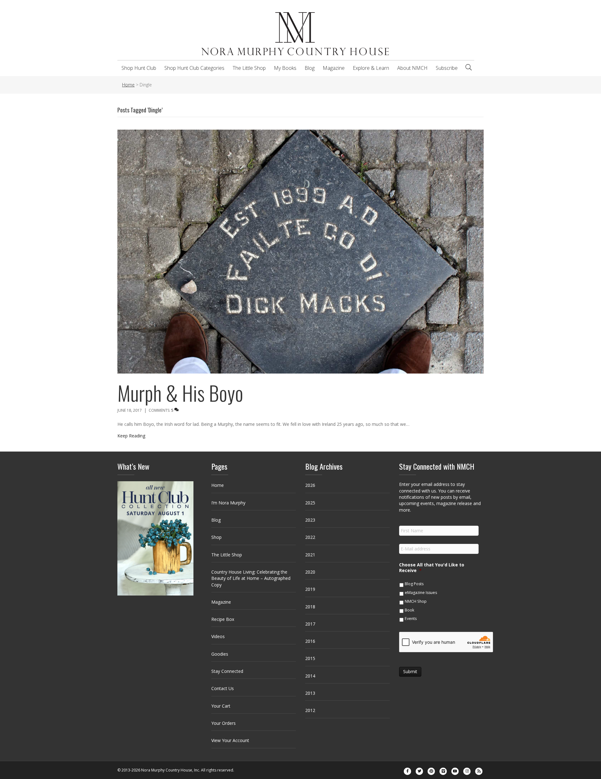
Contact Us (222, 688)
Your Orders (223, 723)
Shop (216, 537)
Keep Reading (131, 436)
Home (217, 485)
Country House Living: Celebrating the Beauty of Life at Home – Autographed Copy (250, 578)
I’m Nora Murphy (228, 503)
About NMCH (412, 67)
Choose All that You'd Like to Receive (431, 567)
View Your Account (230, 740)
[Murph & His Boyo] (300, 251)
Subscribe (447, 67)
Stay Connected (227, 671)
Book (409, 610)
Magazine (334, 67)
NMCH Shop (416, 601)
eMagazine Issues (421, 592)
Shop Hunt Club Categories (194, 67)
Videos (218, 636)
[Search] (468, 67)
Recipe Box (222, 619)
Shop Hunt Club (138, 67)
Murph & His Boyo (180, 392)
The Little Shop (249, 67)
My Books (285, 67)
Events (411, 618)
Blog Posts (414, 583)
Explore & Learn (371, 67)
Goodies (219, 654)
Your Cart (220, 706)
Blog (310, 67)
